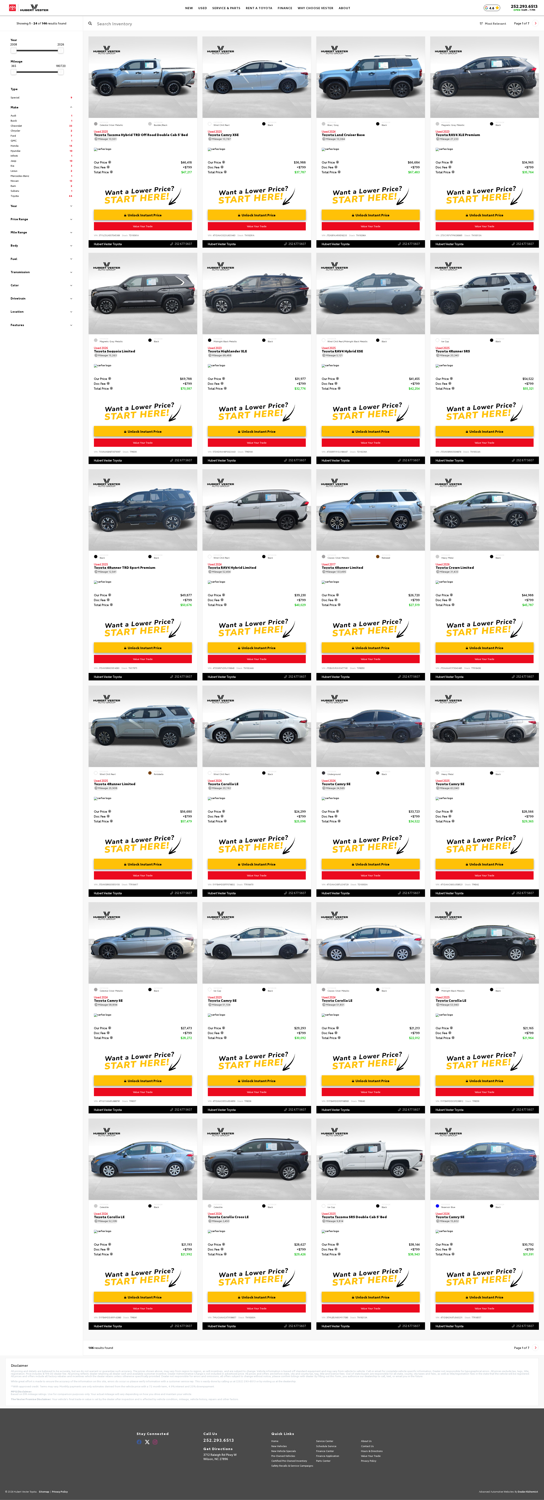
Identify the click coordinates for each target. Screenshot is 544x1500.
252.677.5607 (183, 244)
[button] (194, 76)
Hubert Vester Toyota (108, 244)
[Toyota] (28, 8)
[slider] (14, 50)
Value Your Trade (143, 226)
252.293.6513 (524, 6)
